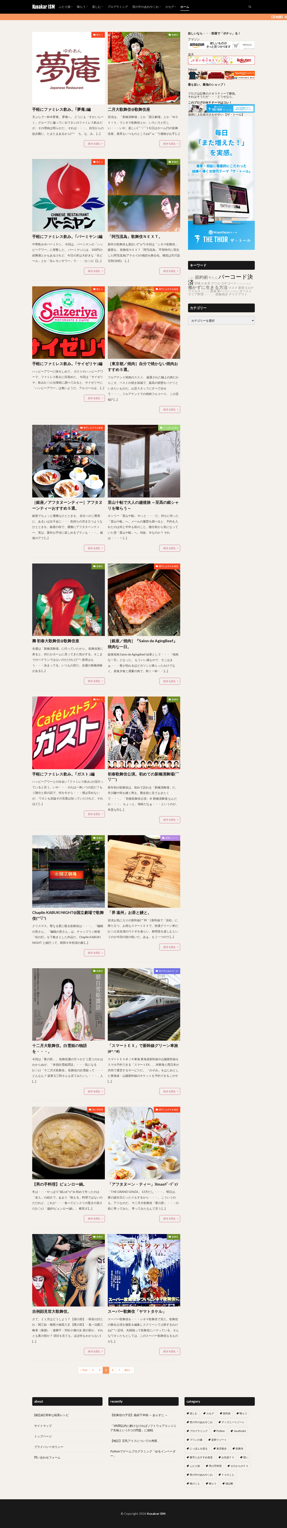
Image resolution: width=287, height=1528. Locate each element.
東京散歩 (222, 1448)
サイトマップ (43, 1425)
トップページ (43, 1436)
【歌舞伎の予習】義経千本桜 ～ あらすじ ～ (139, 1415)
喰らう (81, 6)
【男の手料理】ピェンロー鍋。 (59, 1184)
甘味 (197, 283)
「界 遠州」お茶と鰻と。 (130, 912)
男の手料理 (97, 1109)
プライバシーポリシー (48, 1447)
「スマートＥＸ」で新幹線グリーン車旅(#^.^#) (143, 1048)
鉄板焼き (222, 294)
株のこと (195, 1483)
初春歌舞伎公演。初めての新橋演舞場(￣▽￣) (143, 777)
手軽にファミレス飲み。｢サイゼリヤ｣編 (67, 363)
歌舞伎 (175, 34)
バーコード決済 (220, 279)
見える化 (205, 291)
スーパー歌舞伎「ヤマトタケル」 (137, 1311)
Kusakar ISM (43, 6)
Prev (84, 1370)
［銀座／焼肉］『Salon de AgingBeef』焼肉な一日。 (142, 643)
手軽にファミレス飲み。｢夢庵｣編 (61, 109)
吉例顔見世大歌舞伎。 (51, 1311)
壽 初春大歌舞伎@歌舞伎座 (55, 640)
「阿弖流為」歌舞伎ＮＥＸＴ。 (135, 236)
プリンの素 (196, 1439)
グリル (215, 283)
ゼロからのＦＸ (239, 1465)
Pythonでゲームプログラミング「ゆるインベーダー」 (143, 1453)
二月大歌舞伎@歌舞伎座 (129, 109)
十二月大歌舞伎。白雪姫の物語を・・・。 (59, 1048)
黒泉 (213, 291)
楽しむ (96, 6)
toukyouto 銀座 (244, 283)
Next (127, 1370)
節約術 (201, 277)
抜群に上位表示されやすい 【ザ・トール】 (216, 114)
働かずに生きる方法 (208, 287)
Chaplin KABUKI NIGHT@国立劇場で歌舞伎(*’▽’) (68, 915)
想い (245, 1457)
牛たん (213, 277)
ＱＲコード (228, 283)
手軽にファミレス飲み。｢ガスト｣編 (63, 774)
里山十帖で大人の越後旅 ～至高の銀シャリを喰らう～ (143, 505)
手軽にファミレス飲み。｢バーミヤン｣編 (67, 236)
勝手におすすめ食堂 (168, 289)
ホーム (184, 6)
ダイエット (209, 294)
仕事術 (191, 278)
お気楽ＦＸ (228, 1457)
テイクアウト (238, 294)
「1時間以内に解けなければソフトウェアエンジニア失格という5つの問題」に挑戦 (143, 1428)
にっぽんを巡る (170, 427)
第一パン (223, 291)
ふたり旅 (64, 6)
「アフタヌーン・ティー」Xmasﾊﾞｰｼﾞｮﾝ (143, 1184)
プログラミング (117, 6)
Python (221, 1430)
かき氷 (205, 283)
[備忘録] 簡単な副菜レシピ (51, 1415)
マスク (233, 287)
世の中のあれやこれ (145, 6)
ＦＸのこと (228, 1474)
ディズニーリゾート (233, 1422)
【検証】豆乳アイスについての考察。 (135, 1440)
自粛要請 (234, 291)
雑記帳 (229, 1483)
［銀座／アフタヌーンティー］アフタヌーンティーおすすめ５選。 (67, 505)
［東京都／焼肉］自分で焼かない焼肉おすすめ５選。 (143, 366)
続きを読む (94, 143)
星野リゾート (171, 838)
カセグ (169, 6)
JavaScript (240, 1430)
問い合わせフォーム (47, 1457)
